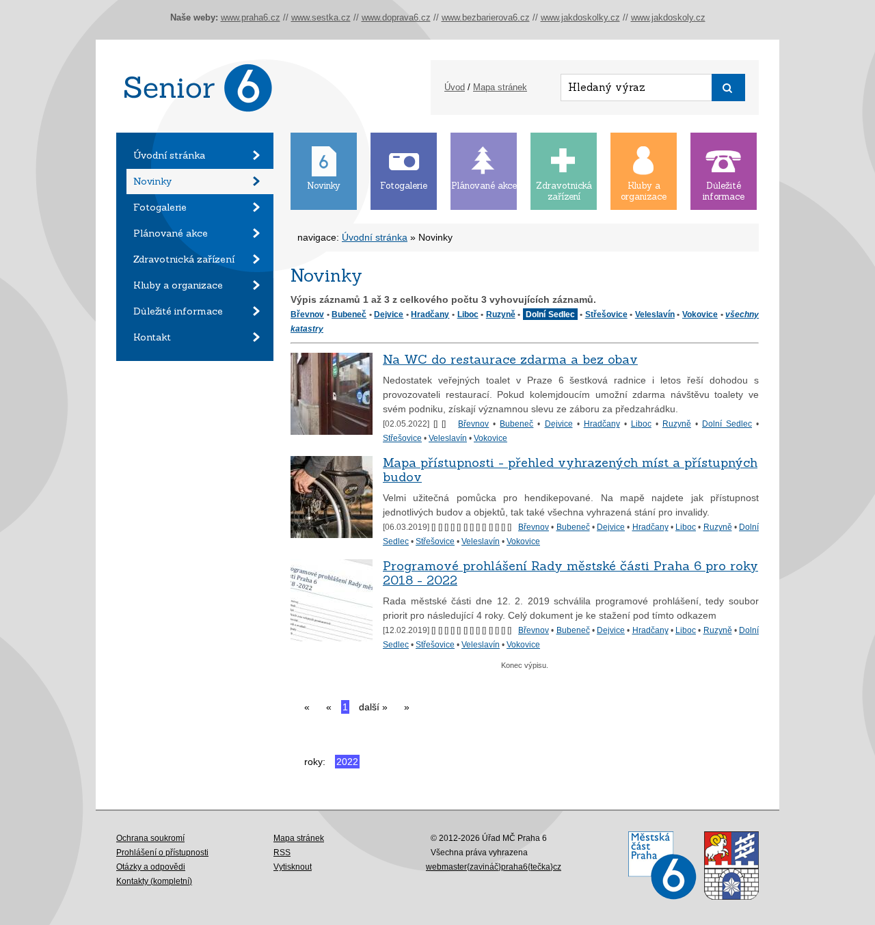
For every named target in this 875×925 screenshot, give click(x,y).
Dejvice (388, 314)
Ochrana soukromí (150, 838)
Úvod (454, 87)
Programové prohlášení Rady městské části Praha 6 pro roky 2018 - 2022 (570, 573)
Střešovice (606, 314)
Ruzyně (500, 314)
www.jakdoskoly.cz (668, 17)
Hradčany (430, 314)
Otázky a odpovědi (150, 867)
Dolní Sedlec (727, 423)
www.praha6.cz (250, 17)
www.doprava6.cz (396, 17)
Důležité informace (178, 311)
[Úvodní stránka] (194, 129)
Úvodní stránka (169, 155)
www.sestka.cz (321, 17)
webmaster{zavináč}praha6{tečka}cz (493, 867)
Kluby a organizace (178, 285)
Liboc (468, 314)
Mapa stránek (500, 87)
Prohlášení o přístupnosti (162, 852)
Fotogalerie (160, 207)
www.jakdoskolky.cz (580, 17)
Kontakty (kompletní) (154, 881)
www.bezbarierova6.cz (486, 17)
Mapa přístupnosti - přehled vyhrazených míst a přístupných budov (570, 470)
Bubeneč (349, 314)
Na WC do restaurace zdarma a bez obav (510, 359)
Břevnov (307, 314)
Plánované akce (170, 233)
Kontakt (152, 337)
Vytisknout (292, 867)
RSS (282, 852)
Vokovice (700, 314)
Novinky (152, 181)
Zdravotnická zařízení (183, 259)
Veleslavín (655, 314)
